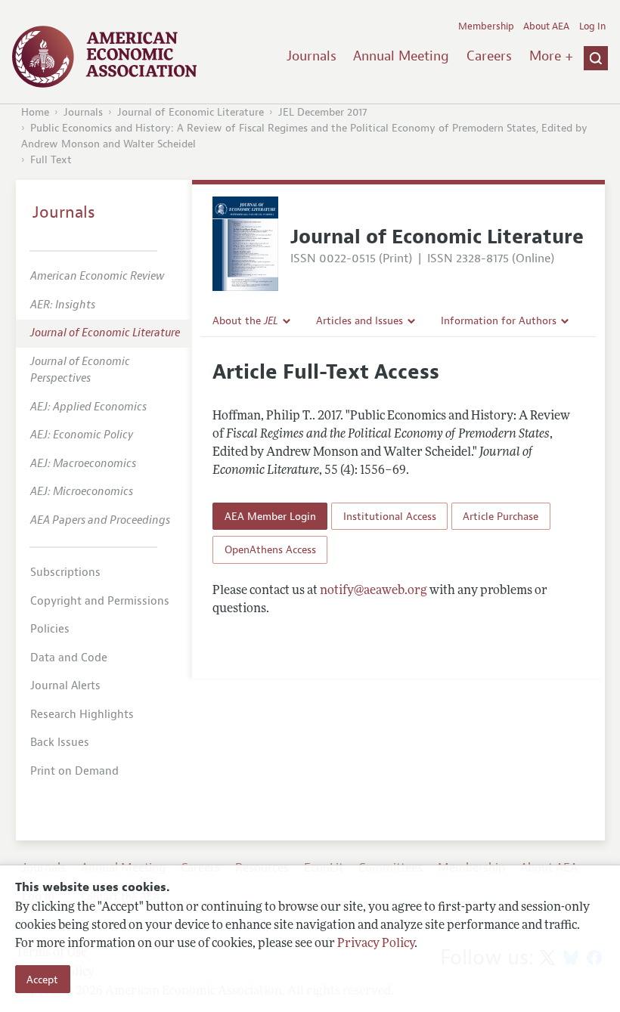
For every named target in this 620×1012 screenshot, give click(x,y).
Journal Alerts (65, 686)
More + (551, 56)
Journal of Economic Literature (190, 112)
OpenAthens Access (270, 549)
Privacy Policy (375, 944)
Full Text (51, 159)
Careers (489, 56)
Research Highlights (82, 714)
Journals (311, 56)
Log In (592, 26)
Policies (50, 629)
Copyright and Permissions (99, 601)
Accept (42, 979)
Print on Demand (74, 771)
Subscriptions (65, 572)
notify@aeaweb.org (373, 591)
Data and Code (68, 658)
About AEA (546, 26)
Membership (486, 26)
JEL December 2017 (322, 112)
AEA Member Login (270, 516)
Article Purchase (500, 516)
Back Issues (59, 742)
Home (35, 112)
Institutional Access (389, 516)
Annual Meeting (401, 56)
